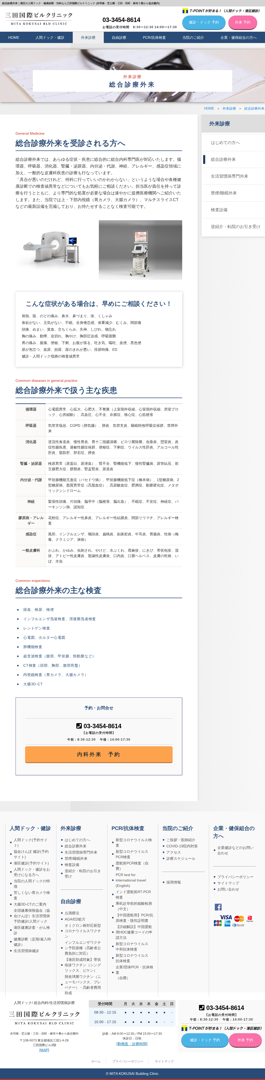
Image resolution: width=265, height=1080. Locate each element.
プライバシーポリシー (235, 877)
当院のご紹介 (193, 37)
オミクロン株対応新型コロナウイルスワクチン (83, 930)
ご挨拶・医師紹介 (180, 840)
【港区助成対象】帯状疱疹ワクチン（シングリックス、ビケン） (83, 964)
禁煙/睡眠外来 (224, 193)
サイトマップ (228, 883)
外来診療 (88, 37)
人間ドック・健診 (49, 37)
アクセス (173, 852)
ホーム (96, 1061)
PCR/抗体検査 (154, 37)
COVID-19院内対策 (182, 846)
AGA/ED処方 (75, 919)
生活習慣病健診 (26, 951)
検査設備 (219, 210)
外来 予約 (243, 22)
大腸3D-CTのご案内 (30, 904)
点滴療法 (72, 913)
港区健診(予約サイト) (31, 863)
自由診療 (119, 37)
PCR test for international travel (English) (131, 880)
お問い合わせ (228, 889)
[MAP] (44, 1050)
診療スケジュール (180, 858)
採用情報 (173, 882)
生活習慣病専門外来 (229, 176)
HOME (13, 37)
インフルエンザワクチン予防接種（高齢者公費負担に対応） (83, 947)
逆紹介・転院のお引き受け (236, 226)
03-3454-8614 (121, 20)
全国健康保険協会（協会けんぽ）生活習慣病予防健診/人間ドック (32, 915)
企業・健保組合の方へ (238, 37)
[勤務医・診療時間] (132, 1044)
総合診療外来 (223, 159)
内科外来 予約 (99, 754)
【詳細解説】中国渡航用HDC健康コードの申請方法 (134, 932)
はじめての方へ (225, 142)
